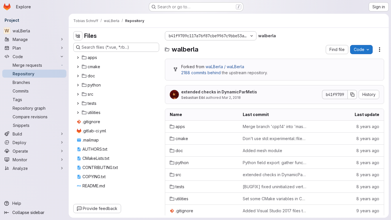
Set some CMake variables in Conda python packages (275, 198)
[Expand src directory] (77, 94)
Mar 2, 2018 (231, 97)
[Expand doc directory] (77, 75)
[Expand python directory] (77, 85)
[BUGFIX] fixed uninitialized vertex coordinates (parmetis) (275, 186)
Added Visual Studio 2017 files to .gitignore (275, 210)
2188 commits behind (201, 72)
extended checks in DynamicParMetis (219, 91)
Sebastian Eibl (193, 97)
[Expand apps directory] (77, 57)
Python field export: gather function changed (275, 162)
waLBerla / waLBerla (225, 66)
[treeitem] (116, 57)
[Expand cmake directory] (77, 66)
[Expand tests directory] (77, 103)
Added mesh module (262, 150)
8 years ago (367, 126)
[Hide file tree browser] (77, 35)
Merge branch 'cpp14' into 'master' (275, 126)
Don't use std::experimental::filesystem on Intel (275, 138)
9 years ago (367, 210)
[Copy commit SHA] (352, 94)
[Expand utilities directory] (77, 112)
